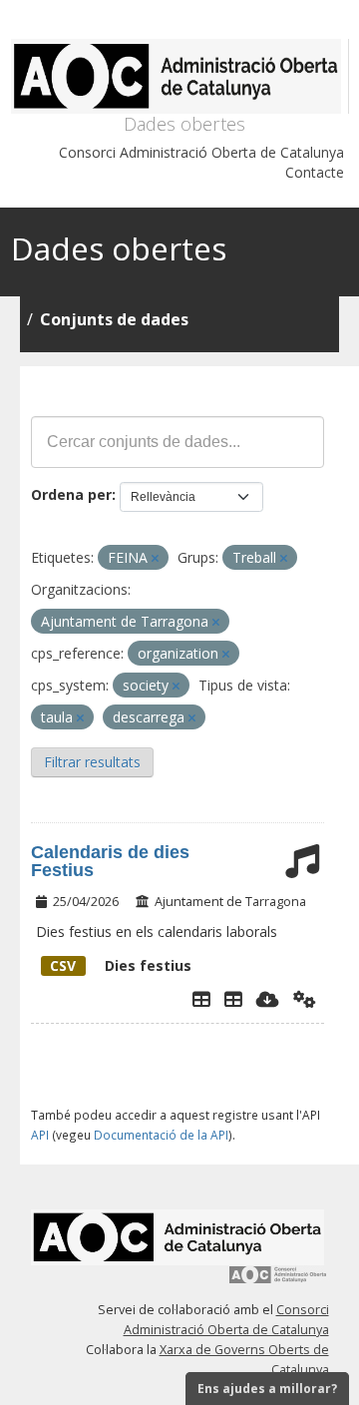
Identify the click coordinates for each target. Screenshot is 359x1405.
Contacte (314, 172)
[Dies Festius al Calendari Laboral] (233, 999)
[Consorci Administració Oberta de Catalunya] (278, 1281)
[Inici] (180, 76)
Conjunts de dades (114, 319)
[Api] (304, 999)
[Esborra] (155, 558)
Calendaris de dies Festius (110, 861)
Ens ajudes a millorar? (267, 1388)
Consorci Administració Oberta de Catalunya (201, 152)
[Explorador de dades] (201, 999)
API (40, 1135)
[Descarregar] (267, 999)
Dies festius (120, 965)
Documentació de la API (161, 1135)
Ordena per (71, 494)
